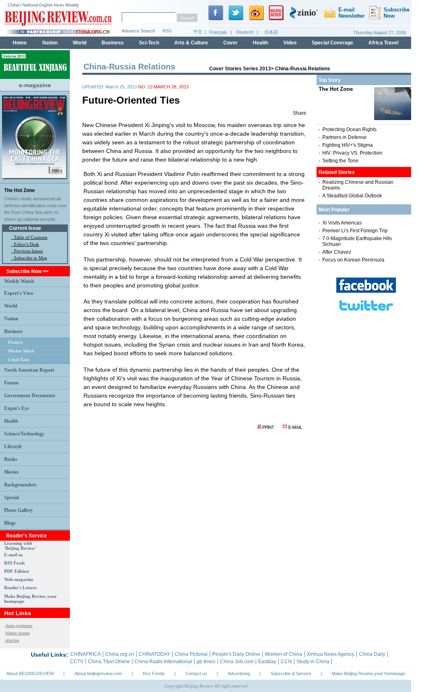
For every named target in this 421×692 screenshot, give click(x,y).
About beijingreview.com (98, 673)
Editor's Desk (26, 244)
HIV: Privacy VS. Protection (352, 153)
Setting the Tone (340, 161)
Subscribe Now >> (27, 271)
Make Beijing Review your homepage (368, 673)
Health (11, 421)
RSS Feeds (14, 562)
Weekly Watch (19, 281)
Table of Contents (30, 237)
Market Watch (21, 350)
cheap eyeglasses (18, 625)
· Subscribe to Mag (29, 257)
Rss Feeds (154, 673)
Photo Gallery (18, 510)
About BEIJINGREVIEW (30, 673)
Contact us (196, 673)
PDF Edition (16, 571)
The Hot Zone (19, 190)
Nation (11, 319)
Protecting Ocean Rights (349, 129)
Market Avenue (17, 633)
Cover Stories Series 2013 (240, 69)
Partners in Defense (344, 137)
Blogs (10, 523)
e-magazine (35, 85)
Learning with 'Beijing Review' (20, 546)
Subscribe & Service (291, 673)
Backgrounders (20, 485)
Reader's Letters (20, 587)
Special (11, 497)
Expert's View (19, 293)
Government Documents (30, 395)
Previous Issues (28, 250)
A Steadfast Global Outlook (352, 196)
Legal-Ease (18, 359)
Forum (11, 383)
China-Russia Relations (302, 69)
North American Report (29, 370)
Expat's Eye (16, 408)
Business (13, 331)
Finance (15, 342)
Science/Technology (24, 434)
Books (10, 459)
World (10, 306)
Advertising (239, 673)
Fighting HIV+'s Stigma (347, 145)
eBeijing (12, 640)
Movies (11, 472)
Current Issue (25, 228)
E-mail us (13, 554)
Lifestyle (13, 446)
